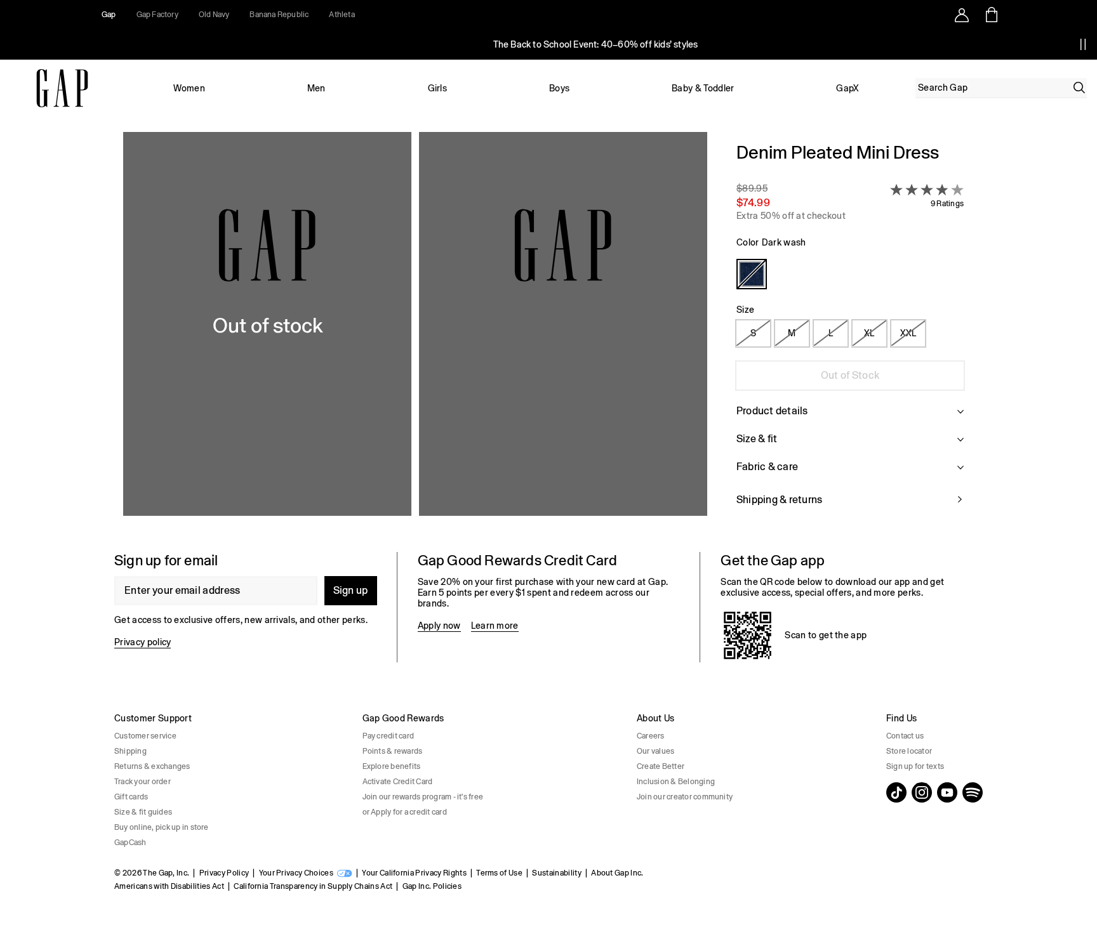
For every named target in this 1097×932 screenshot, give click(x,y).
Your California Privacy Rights (414, 873)
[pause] (1083, 44)
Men (316, 88)
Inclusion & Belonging (676, 781)
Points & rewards (392, 751)
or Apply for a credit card (404, 812)
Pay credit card (388, 736)
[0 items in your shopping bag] (991, 14)
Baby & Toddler (703, 88)
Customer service (145, 736)
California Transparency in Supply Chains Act (313, 886)
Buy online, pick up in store (161, 827)
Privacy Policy (224, 873)
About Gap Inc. (617, 873)
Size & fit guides (143, 812)
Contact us (905, 736)
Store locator (909, 751)
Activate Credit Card (397, 781)
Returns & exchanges (152, 766)
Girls (438, 88)
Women (189, 88)
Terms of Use (499, 873)
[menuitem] (189, 88)
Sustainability (556, 873)
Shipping (130, 751)
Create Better (660, 766)
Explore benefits (391, 766)
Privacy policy (142, 642)
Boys (559, 88)
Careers (651, 736)
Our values (655, 751)
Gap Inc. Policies (432, 886)
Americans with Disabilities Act (169, 886)
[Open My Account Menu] (961, 14)
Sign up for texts (915, 766)
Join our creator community (685, 796)
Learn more (495, 625)
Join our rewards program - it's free (423, 796)
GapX (847, 88)
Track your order (142, 781)
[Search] (1079, 87)
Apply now (439, 625)
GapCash (130, 842)
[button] (415, 332)
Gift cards (131, 796)
